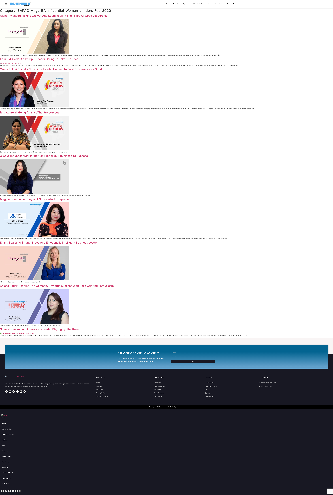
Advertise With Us (7, 473)
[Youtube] (13, 391)
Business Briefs (6, 456)
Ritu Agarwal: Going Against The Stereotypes (29, 112)
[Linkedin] (25, 391)
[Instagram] (17, 391)
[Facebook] (6, 391)
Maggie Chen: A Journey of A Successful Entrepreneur (36, 199)
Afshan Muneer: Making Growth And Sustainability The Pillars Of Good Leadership (54, 15)
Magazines (5, 451)
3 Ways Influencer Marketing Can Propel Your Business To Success (44, 156)
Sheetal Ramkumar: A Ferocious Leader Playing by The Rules (40, 329)
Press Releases (6, 462)
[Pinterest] (21, 391)
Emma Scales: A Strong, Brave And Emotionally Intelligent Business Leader (49, 242)
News (3, 445)
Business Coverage (8, 434)
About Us (5, 467)
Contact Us (5, 484)
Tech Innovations (7, 429)
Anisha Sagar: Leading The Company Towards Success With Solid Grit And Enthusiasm (57, 286)
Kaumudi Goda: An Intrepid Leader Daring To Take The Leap (39, 59)
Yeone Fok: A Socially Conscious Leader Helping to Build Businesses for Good (51, 69)
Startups (4, 440)
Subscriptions (6, 478)
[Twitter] (10, 391)
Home (4, 423)
